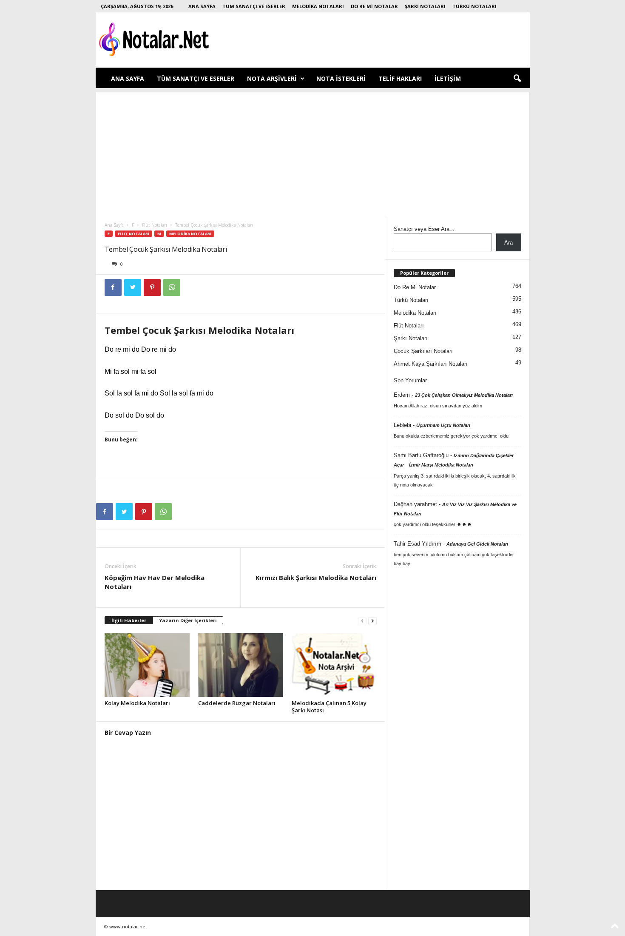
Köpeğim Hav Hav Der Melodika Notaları (155, 582)
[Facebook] (113, 287)
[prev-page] (362, 620)
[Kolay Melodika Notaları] (147, 665)
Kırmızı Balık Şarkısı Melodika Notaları (316, 577)
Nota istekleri (341, 78)
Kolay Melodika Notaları (137, 703)
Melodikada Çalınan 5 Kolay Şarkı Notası (329, 706)
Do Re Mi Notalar (374, 6)
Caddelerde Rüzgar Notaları (237, 703)
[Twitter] (132, 287)
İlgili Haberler (128, 620)
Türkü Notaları (474, 6)
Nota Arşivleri (272, 78)
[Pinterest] (152, 287)
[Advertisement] (313, 151)
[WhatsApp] (171, 287)
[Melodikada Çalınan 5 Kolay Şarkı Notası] (334, 665)
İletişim (448, 78)
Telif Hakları (400, 78)
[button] (517, 78)
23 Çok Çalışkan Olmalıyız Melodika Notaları (464, 395)
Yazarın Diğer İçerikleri (188, 620)
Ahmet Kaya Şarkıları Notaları (431, 364)
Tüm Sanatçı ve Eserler (253, 6)
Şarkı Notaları (425, 6)
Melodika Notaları (318, 6)
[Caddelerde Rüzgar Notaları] (240, 665)
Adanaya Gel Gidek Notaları (477, 543)
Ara (508, 242)
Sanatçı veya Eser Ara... (424, 229)
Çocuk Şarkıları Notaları (423, 351)
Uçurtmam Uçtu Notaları (443, 425)
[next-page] (372, 620)
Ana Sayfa (202, 6)
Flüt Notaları (154, 225)
